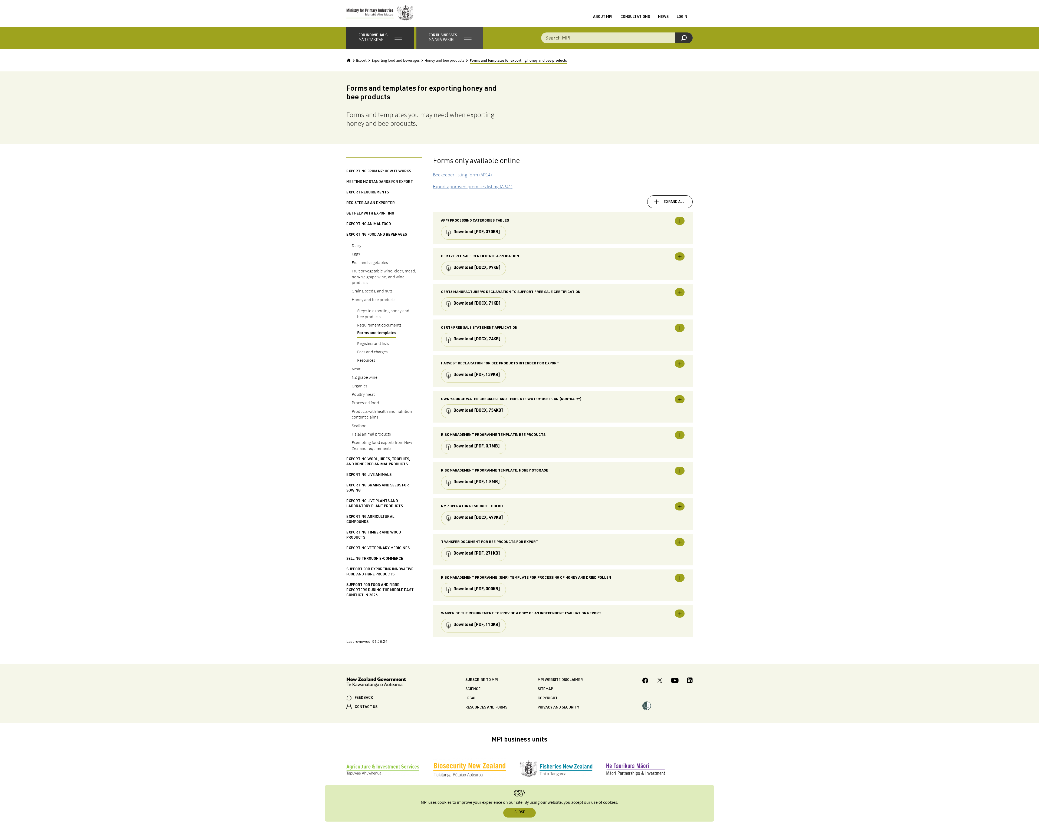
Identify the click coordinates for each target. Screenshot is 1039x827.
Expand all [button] (674, 202)
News (663, 17)
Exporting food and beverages (395, 60)
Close (519, 812)
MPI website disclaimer (560, 680)
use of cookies (604, 802)
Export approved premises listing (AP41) (472, 186)
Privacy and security (558, 708)
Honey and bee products (444, 60)
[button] (380, 38)
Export (361, 60)
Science (473, 689)
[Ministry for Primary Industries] (379, 13)
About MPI (602, 17)
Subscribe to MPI (481, 680)
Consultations (635, 17)
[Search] (684, 37)
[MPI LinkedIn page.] (690, 681)
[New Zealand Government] (376, 683)
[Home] (348, 60)
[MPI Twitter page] (660, 681)
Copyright (548, 698)
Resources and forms (486, 708)
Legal (470, 698)
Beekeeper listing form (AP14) (462, 175)
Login (682, 17)
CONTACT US (366, 707)
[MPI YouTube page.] (675, 681)
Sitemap (545, 689)
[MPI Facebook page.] (645, 681)
